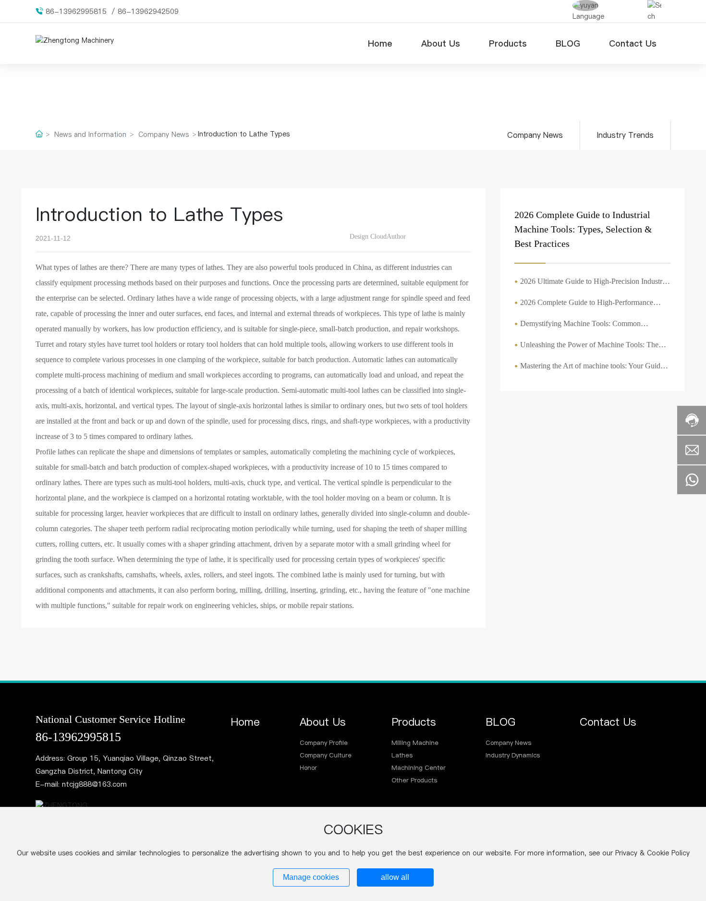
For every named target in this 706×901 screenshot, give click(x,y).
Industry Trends (625, 135)
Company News (163, 134)
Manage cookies (311, 877)
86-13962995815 (76, 11)
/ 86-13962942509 (145, 11)
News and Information (90, 134)
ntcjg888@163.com (94, 784)
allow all (395, 877)
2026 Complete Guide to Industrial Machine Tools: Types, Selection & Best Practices (583, 229)
